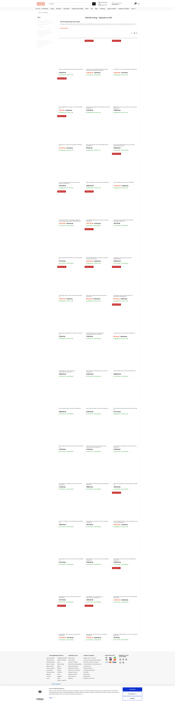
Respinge (132, 698)
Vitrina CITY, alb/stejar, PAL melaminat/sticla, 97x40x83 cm (125, 484)
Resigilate (59, 676)
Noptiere (59, 668)
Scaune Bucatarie (50, 662)
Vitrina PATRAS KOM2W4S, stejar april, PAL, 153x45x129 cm (70, 258)
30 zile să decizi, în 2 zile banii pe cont (92, 664)
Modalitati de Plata (72, 674)
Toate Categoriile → (56, 684)
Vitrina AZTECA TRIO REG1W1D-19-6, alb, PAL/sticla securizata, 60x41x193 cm (124, 145)
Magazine (70, 678)
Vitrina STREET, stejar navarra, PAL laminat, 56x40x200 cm (70, 296)
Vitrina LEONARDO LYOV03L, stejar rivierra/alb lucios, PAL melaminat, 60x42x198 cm (125, 522)
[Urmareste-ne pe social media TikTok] (123, 662)
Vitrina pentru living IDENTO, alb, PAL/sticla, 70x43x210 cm (70, 334)
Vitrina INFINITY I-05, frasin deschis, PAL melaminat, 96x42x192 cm (70, 597)
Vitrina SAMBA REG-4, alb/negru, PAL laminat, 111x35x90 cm (70, 107)
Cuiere (58, 674)
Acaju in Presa (71, 660)
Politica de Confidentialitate (75, 664)
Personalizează (131, 693)
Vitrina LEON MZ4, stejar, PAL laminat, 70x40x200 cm (97, 408)
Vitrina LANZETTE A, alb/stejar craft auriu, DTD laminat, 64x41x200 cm (70, 484)
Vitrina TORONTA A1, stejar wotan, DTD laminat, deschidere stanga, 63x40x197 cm (96, 446)
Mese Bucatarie (50, 660)
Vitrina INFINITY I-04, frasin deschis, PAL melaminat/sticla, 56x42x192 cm (94, 597)
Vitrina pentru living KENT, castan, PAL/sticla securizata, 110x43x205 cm (98, 107)
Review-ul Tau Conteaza (74, 670)
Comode (48, 676)
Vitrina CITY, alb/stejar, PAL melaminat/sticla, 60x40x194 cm (71, 522)
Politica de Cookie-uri (73, 666)
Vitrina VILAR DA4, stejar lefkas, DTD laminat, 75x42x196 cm (125, 409)
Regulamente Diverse (73, 668)
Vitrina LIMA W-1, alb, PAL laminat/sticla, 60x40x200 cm (125, 69)
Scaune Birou (49, 670)
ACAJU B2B (85, 672)
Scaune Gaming (50, 672)
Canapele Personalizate (89, 670)
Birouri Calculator (50, 668)
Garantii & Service (87, 668)
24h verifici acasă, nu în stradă (90, 662)
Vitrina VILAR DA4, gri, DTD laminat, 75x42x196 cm (123, 182)
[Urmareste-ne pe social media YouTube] (120, 662)
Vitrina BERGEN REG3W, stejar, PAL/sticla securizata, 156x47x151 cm (97, 221)
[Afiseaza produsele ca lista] (136, 33)
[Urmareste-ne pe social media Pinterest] (126, 659)
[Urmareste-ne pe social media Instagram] (123, 659)
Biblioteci (48, 674)
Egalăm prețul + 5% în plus (89, 658)
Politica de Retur (72, 676)
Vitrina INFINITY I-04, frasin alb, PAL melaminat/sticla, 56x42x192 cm (97, 559)
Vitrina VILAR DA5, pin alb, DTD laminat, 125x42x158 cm (97, 182)
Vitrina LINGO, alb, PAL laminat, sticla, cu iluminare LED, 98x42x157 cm (125, 107)
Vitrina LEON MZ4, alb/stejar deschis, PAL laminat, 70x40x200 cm (97, 371)
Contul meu (115, 4)
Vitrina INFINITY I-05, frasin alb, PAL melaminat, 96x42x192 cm (71, 559)
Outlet (58, 678)
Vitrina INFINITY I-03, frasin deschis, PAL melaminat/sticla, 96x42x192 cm (67, 371)
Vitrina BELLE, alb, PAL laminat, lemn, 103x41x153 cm (124, 333)
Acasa (39, 12)
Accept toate (132, 689)
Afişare (51, 697)
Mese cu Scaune (50, 664)
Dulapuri (59, 670)
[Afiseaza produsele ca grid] (134, 33)
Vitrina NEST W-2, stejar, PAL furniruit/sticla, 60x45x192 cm (70, 145)
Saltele (58, 666)
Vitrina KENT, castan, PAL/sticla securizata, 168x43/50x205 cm (122, 258)
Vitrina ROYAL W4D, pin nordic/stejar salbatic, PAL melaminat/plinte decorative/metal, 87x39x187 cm (70, 221)
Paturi (58, 662)
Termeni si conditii (72, 662)
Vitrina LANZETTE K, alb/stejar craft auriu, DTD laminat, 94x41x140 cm (125, 446)
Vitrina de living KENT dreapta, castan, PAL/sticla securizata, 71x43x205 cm (69, 183)
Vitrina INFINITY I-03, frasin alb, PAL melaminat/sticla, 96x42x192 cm (124, 559)
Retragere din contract (88, 678)
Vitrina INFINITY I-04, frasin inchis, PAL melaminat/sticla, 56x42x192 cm (125, 597)
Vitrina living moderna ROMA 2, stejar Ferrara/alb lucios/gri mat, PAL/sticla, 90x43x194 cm (97, 70)
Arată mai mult (64, 28)
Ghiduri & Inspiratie (61, 680)
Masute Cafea (49, 666)
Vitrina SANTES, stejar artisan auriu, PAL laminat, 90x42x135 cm (96, 296)
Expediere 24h (86, 676)
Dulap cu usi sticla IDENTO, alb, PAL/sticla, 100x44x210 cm (71, 69)
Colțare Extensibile (61, 660)
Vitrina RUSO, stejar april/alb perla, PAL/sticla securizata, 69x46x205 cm (123, 221)
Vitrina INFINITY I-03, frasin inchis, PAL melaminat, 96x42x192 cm (96, 635)
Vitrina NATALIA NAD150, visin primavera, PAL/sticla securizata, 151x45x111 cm (97, 258)
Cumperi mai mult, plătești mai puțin (92, 660)
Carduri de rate (87, 666)
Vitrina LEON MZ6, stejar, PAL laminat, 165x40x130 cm (124, 370)
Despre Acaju (71, 658)
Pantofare (59, 672)
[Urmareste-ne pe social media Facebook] (120, 659)
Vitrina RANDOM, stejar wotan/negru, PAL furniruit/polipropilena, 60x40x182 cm (95, 334)
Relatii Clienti (86, 674)
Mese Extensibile (50, 658)
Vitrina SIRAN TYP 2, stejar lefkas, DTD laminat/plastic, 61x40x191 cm (97, 484)
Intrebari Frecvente (72, 672)
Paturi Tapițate (60, 664)
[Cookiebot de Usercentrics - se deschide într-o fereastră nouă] (40, 699)
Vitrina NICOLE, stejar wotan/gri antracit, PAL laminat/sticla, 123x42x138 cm (123, 296)
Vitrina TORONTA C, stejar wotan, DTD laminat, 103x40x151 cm (71, 446)
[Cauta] (94, 3)
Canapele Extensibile (61, 658)
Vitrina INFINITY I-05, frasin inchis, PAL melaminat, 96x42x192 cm (69, 635)
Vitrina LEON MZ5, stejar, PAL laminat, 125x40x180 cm (70, 408)
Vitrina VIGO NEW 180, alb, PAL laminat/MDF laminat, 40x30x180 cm (97, 145)
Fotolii (47, 678)
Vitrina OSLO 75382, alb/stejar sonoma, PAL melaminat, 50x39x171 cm (125, 635)
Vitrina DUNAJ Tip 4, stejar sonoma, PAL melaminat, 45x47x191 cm (97, 522)
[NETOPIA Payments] (111, 662)
